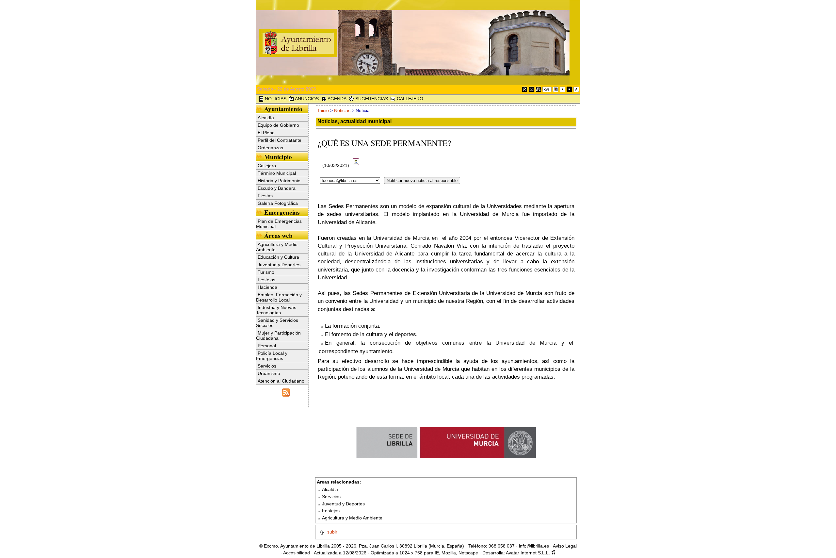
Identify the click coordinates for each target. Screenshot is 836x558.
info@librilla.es (534, 546)
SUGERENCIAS (371, 98)
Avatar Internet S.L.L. (528, 552)
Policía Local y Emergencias (271, 356)
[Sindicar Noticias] (286, 392)
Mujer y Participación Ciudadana (278, 335)
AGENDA (336, 98)
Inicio (324, 110)
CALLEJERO (409, 98)
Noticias (342, 110)
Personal (267, 345)
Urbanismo (269, 373)
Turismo (266, 272)
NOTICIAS (275, 98)
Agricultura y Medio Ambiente (276, 247)
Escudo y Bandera (277, 188)
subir (331, 531)
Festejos (266, 279)
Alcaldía (266, 117)
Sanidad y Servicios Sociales (277, 323)
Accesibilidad (296, 552)
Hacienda (267, 287)
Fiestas (265, 195)
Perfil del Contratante (279, 140)
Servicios (267, 366)
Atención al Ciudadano (281, 381)
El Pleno (266, 132)
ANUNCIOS (306, 98)
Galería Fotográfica (278, 203)
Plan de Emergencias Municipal (279, 224)
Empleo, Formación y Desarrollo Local (279, 297)
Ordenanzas (270, 147)
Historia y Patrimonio (279, 180)
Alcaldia (330, 489)
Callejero (267, 165)
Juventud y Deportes (279, 264)
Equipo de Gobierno (278, 125)
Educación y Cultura (278, 257)
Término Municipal (277, 173)
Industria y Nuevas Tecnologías (276, 310)
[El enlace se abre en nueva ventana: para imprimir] (356, 165)
